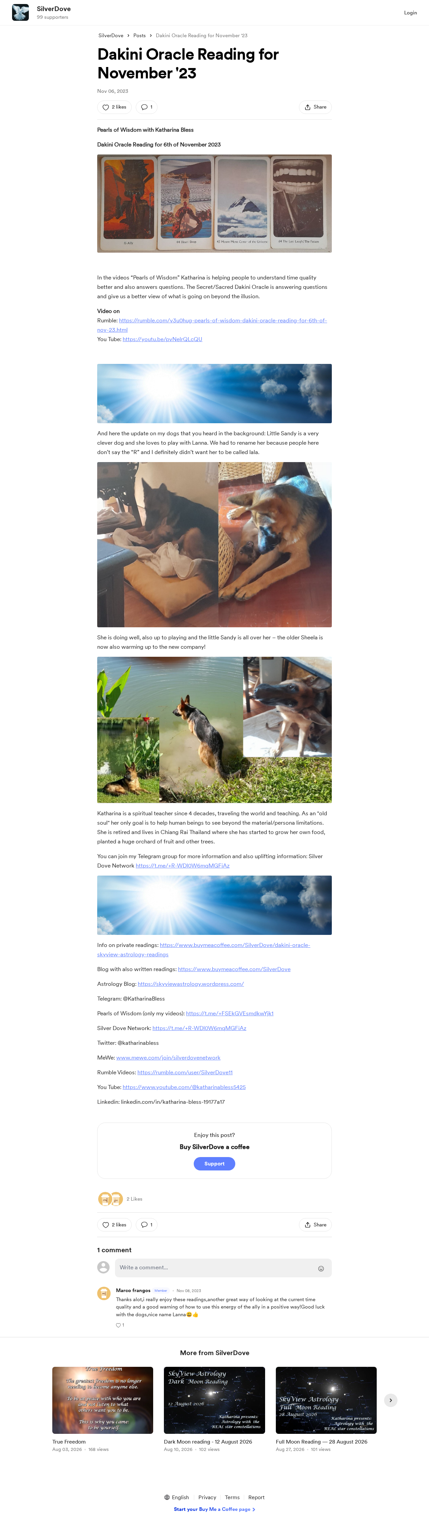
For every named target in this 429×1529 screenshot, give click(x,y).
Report (256, 1497)
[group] (103, 1410)
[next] (390, 1400)
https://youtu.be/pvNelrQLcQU (162, 339)
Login (410, 13)
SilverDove (54, 9)
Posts (139, 36)
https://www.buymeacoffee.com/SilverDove (234, 969)
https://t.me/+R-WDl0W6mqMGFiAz (183, 865)
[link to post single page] (103, 1410)
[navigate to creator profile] (20, 12)
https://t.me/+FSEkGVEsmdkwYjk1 (229, 1013)
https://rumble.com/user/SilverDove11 (185, 1072)
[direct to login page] (223, 1268)
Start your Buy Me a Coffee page (212, 1509)
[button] (120, 1325)
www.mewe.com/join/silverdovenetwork (168, 1057)
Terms (232, 1497)
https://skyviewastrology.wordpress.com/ (191, 983)
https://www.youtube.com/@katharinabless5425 (184, 1087)
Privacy (207, 1497)
